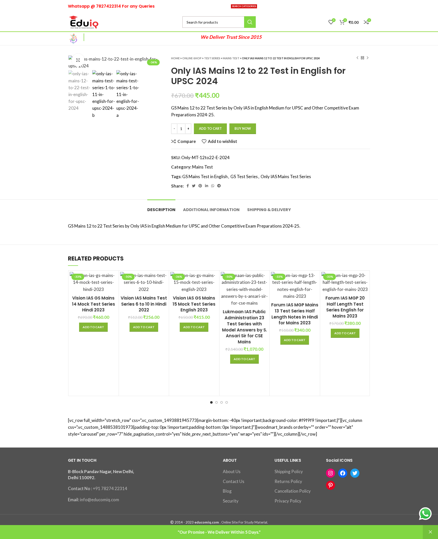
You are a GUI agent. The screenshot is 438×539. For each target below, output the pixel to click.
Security (231, 501)
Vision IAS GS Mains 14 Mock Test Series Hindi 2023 (93, 304)
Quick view (113, 291)
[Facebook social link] (187, 185)
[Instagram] (330, 473)
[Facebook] (342, 473)
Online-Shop (192, 58)
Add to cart (210, 128)
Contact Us (233, 481)
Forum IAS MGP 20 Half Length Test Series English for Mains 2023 (345, 307)
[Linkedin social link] (207, 185)
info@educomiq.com (99, 499)
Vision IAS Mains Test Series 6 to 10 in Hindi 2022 (144, 304)
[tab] (161, 207)
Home (175, 58)
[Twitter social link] (193, 185)
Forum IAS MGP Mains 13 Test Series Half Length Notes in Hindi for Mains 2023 (294, 314)
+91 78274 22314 (110, 488)
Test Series (212, 58)
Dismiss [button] (430, 532)
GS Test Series (244, 176)
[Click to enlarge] (78, 60)
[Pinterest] (330, 485)
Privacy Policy (288, 501)
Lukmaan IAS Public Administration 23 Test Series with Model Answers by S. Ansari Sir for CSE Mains (244, 327)
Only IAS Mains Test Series (286, 176)
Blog (227, 491)
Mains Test (231, 58)
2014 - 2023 (184, 522)
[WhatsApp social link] (213, 185)
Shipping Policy (289, 471)
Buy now (242, 128)
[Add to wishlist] (264, 303)
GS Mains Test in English (205, 176)
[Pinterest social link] (200, 185)
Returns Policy (288, 481)
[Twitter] (354, 473)
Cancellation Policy (293, 491)
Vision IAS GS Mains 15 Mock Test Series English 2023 (194, 304)
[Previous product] (357, 58)
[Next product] (367, 58)
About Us (232, 471)
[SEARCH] (250, 22)
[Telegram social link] (219, 185)
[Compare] (113, 280)
